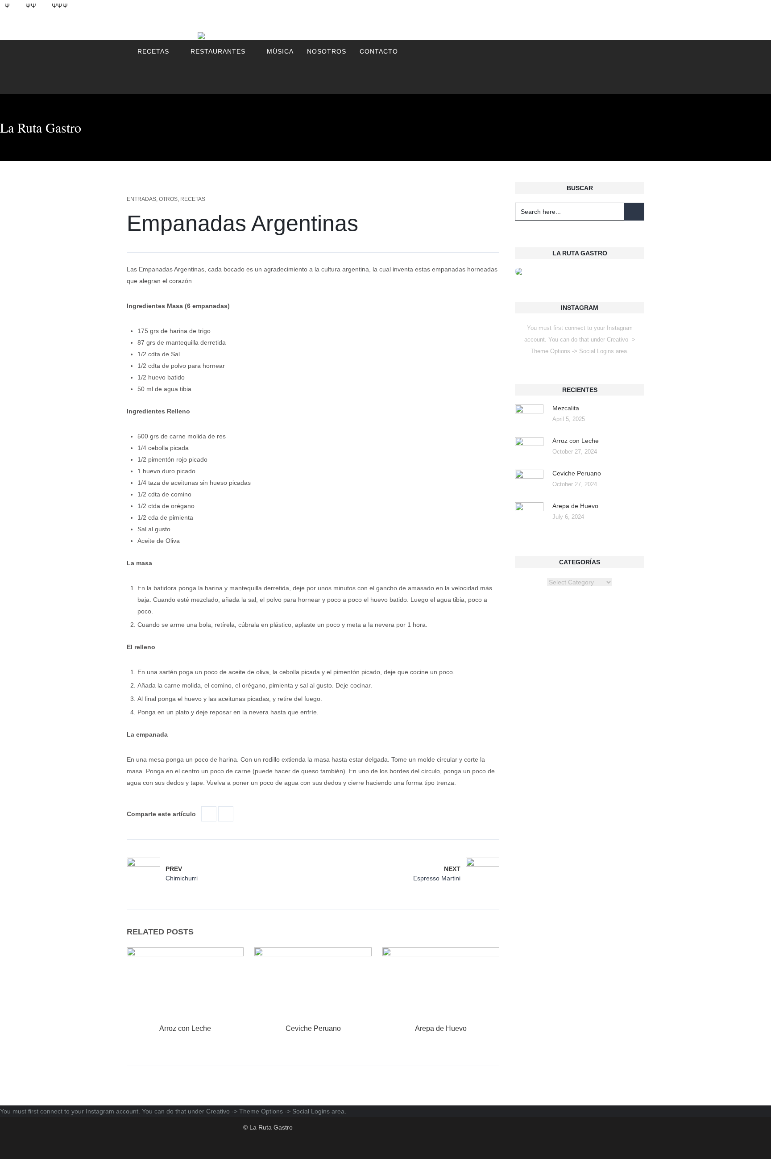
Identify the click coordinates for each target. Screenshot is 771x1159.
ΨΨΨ (60, 5)
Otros (168, 199)
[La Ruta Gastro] (268, 35)
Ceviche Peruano (313, 1028)
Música (280, 51)
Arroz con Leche (185, 1028)
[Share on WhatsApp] (226, 814)
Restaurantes (218, 51)
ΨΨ (30, 5)
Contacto (379, 51)
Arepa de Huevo (441, 1028)
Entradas (141, 199)
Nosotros (326, 51)
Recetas (153, 51)
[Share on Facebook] (209, 814)
